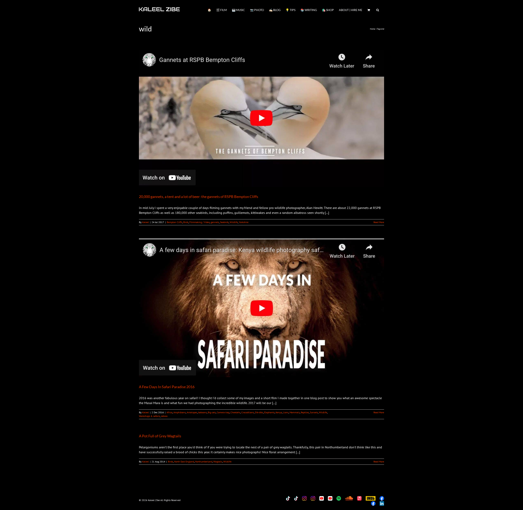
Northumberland (203, 461)
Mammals (294, 412)
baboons (202, 412)
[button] (377, 9)
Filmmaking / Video (199, 222)
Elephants (269, 412)
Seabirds (224, 222)
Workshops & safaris (149, 416)
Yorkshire (243, 222)
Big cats (212, 412)
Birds (185, 222)
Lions (285, 412)
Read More (378, 222)
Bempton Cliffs (174, 222)
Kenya (279, 412)
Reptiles (305, 412)
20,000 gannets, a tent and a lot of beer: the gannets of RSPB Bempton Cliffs (198, 196)
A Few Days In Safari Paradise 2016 (166, 386)
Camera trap (223, 412)
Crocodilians (247, 412)
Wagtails (217, 461)
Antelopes (192, 412)
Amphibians (179, 412)
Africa (169, 412)
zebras (164, 416)
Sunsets (314, 412)
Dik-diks (259, 412)
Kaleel (145, 222)
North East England (184, 461)
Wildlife (234, 222)
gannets (215, 222)
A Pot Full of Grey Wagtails (160, 436)
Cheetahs (235, 412)
